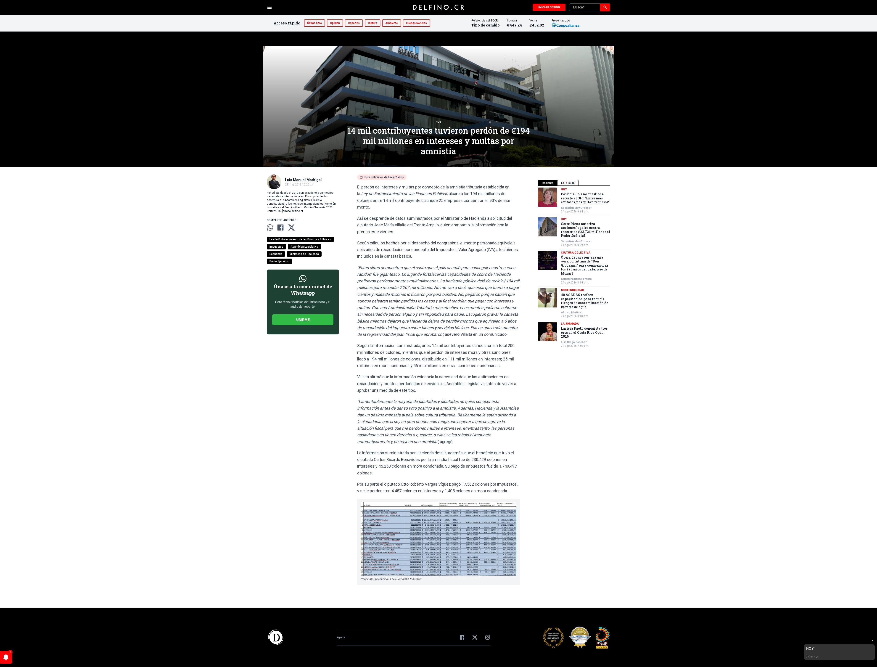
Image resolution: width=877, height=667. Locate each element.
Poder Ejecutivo (279, 261)
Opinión (335, 23)
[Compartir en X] (291, 227)
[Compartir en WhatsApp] (270, 227)
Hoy (438, 121)
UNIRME (303, 320)
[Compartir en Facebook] (280, 227)
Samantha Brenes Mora (576, 279)
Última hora (314, 23)
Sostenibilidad (572, 290)
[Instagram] (487, 637)
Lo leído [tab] (568, 183)
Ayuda (341, 637)
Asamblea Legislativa (304, 246)
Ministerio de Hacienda (304, 254)
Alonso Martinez (572, 312)
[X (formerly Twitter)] (475, 637)
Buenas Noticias (416, 23)
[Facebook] (462, 637)
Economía (275, 254)
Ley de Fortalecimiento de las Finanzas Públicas (300, 239)
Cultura (372, 23)
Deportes (354, 23)
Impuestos (276, 246)
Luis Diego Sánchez (574, 342)
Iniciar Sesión (549, 7)
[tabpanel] (574, 268)
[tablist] (574, 183)
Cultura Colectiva (575, 252)
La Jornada (570, 323)
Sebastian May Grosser (576, 207)
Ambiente (391, 23)
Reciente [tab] (547, 183)
